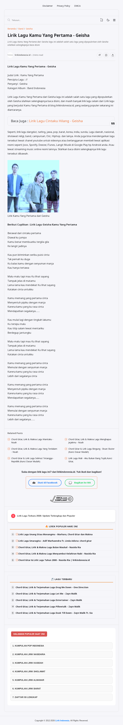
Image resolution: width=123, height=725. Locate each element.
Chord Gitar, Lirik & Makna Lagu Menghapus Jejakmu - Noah (89, 441)
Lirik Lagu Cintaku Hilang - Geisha (56, 121)
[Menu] (114, 20)
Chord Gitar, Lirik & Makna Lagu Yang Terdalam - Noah (34, 450)
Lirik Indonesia (62, 720)
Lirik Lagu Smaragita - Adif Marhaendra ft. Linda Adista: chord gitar (55, 540)
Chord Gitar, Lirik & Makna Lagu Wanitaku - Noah (32, 441)
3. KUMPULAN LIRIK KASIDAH (27, 663)
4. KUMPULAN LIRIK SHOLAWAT (28, 671)
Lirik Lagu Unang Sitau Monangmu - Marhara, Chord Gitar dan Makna (55, 534)
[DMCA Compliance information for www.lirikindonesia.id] (61, 501)
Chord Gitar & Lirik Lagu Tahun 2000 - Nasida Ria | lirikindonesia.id (54, 560)
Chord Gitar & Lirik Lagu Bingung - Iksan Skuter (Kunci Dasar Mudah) (91, 450)
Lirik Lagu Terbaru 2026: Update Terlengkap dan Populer (46, 516)
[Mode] (108, 20)
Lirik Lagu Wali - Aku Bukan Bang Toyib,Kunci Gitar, (90, 460)
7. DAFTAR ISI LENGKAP (24, 697)
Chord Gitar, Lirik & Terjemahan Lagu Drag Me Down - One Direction (52, 587)
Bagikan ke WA (82, 482)
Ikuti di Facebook (47, 482)
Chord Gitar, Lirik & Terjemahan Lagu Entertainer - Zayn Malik (49, 600)
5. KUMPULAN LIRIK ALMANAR (28, 680)
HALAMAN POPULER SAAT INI (29, 633)
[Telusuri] (9, 20)
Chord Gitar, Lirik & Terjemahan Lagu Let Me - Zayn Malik (46, 593)
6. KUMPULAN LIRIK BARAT (26, 688)
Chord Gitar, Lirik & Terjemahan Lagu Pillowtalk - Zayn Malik (48, 606)
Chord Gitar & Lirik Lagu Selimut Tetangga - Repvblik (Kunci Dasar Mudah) (32, 460)
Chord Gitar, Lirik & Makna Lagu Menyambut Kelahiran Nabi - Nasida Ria (57, 553)
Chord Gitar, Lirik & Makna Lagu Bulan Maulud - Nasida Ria (49, 547)
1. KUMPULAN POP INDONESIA (28, 646)
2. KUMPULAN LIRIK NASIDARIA (28, 654)
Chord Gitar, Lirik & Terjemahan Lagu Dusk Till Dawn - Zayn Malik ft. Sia (54, 612)
